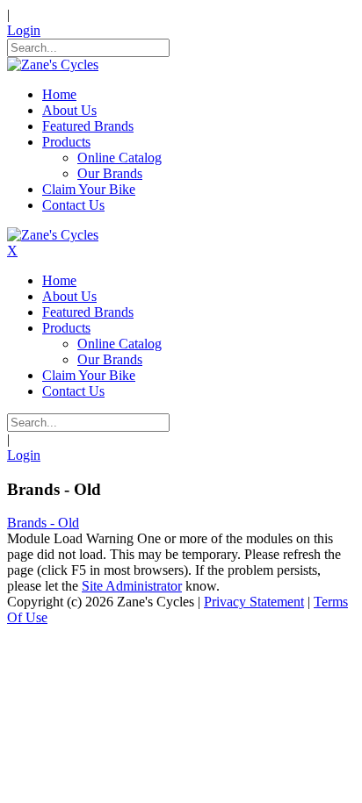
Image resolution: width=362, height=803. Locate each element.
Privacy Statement (254, 601)
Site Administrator (132, 585)
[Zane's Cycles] (52, 64)
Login (23, 30)
